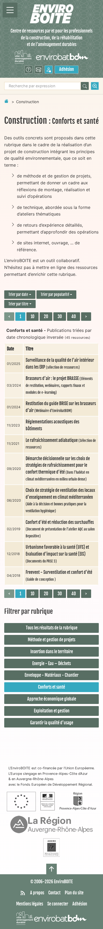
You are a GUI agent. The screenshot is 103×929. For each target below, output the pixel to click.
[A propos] (28, 70)
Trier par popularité (55, 294)
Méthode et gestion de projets (51, 639)
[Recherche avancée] (95, 86)
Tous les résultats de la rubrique (51, 627)
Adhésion (66, 69)
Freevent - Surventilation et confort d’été (59, 576)
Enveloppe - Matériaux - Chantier (51, 675)
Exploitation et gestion (51, 710)
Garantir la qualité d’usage (51, 722)
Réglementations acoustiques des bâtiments (52, 425)
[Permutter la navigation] (10, 10)
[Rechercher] (85, 86)
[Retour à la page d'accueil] (6, 101)
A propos (37, 892)
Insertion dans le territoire (51, 651)
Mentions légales (29, 904)
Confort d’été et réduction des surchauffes (60, 529)
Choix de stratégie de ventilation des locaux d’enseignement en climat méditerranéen (60, 500)
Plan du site (74, 892)
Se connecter (57, 904)
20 (46, 316)
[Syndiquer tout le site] (23, 893)
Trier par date (18, 294)
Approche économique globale (51, 699)
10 (32, 316)
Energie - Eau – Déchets (51, 663)
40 (73, 316)
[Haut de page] (51, 869)
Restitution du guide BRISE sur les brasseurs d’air (61, 407)
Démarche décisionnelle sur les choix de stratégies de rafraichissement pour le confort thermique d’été (58, 468)
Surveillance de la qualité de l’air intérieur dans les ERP (60, 364)
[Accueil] (51, 14)
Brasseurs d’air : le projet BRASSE (59, 385)
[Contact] (39, 70)
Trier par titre (18, 303)
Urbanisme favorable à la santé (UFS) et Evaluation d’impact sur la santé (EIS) (57, 553)
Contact (54, 892)
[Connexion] (49, 70)
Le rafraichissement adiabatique (61, 444)
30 (60, 316)
